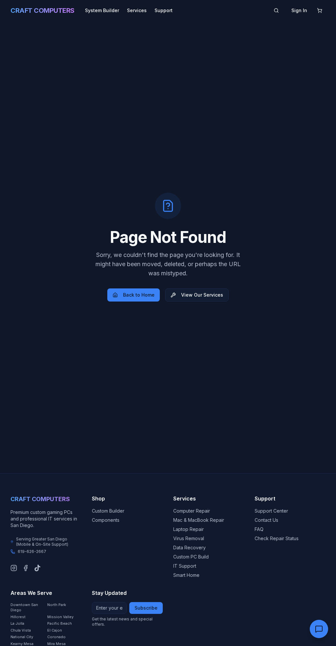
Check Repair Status (277, 538)
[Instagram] (13, 568)
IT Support (184, 566)
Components (105, 520)
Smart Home (186, 575)
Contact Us (266, 520)
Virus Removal (188, 538)
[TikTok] (37, 568)
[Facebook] (25, 568)
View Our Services (202, 295)
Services (137, 10)
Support (164, 10)
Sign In (299, 10)
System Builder (102, 10)
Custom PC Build (191, 556)
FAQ (259, 529)
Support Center (271, 511)
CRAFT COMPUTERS (42, 10)
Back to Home (139, 295)
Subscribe (146, 608)
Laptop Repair (188, 529)
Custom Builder (108, 511)
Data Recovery (189, 547)
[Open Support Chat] (319, 629)
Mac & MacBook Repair (198, 520)
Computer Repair (191, 511)
